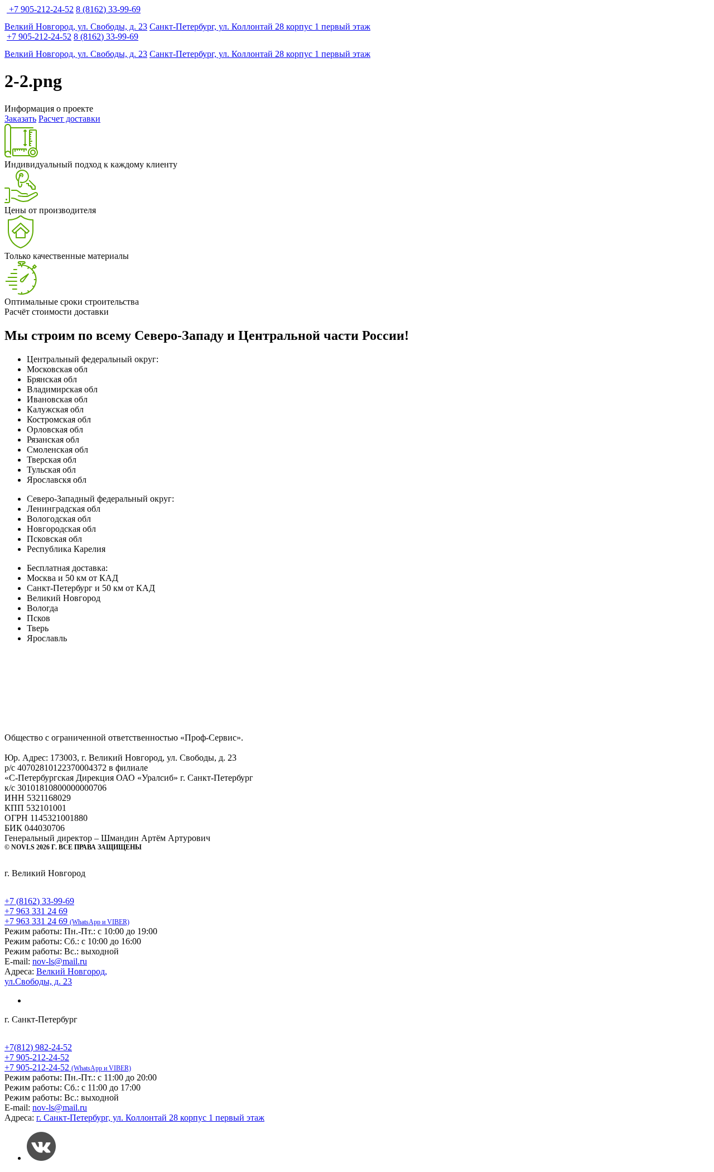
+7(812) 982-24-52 (38, 1047)
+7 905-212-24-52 (41, 9)
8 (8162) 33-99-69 (108, 9)
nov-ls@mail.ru (59, 961)
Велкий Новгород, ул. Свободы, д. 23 (75, 26)
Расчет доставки (69, 118)
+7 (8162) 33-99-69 (39, 901)
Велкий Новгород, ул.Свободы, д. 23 (55, 976)
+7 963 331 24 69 (35, 911)
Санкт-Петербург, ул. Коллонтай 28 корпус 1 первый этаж (259, 26)
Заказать (20, 118)
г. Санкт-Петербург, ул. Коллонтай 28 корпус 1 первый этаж (150, 1117)
